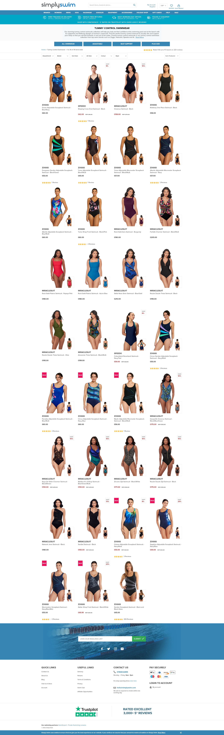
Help (168, 13)
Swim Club (81, 688)
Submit (137, 639)
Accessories (127, 13)
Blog (43, 680)
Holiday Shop (142, 13)
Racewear (87, 13)
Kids (77, 13)
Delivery (80, 672)
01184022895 (122, 672)
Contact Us (45, 672)
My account (156, 687)
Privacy (79, 684)
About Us (44, 676)
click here (133, 681)
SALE (176, 13)
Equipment (112, 13)
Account (44, 688)
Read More (161, 733)
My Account (151, 5)
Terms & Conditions (84, 680)
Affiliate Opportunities (84, 692)
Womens (58, 13)
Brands (47, 13)
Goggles (99, 13)
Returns (80, 676)
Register (152, 7)
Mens (68, 13)
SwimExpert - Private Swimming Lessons (72, 725)
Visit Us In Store (46, 684)
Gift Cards (157, 13)
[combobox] (112, 5)
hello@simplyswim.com (126, 688)
